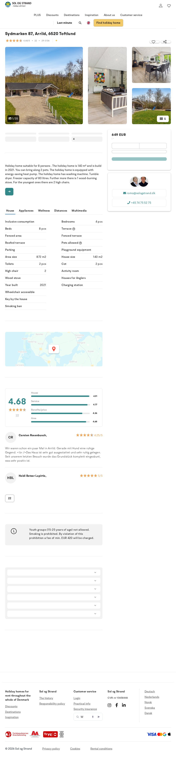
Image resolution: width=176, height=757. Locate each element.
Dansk (148, 713)
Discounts (52, 15)
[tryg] (51, 737)
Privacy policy (51, 749)
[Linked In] (124, 705)
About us (109, 15)
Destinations (71, 15)
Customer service (131, 15)
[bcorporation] (62, 737)
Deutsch (150, 691)
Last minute (64, 23)
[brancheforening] (17, 737)
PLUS (37, 15)
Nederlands (152, 697)
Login (77, 698)
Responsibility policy (52, 704)
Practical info (82, 704)
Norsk (148, 702)
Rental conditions (101, 749)
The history (46, 698)
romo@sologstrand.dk (141, 193)
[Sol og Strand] (18, 5)
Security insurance (85, 709)
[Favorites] (169, 5)
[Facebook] (116, 705)
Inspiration (91, 15)
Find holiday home (108, 23)
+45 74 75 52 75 (141, 203)
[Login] (160, 5)
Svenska (150, 708)
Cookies (75, 749)
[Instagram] (109, 705)
